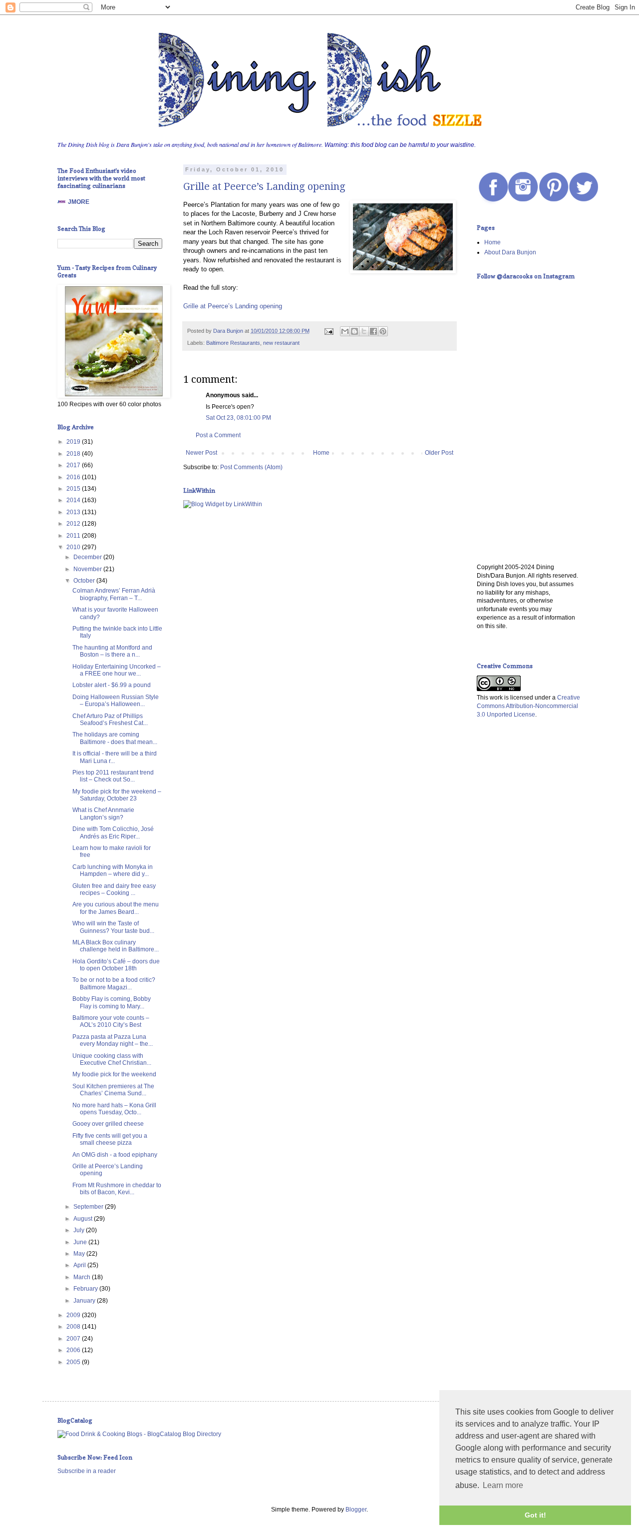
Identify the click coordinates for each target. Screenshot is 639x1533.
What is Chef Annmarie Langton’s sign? (103, 813)
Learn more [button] (503, 1485)
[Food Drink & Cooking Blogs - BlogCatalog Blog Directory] (139, 1434)
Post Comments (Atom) (251, 467)
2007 (74, 1338)
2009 (74, 1315)
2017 (74, 465)
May (79, 1253)
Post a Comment (218, 435)
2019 (74, 441)
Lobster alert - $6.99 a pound (111, 685)
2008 (74, 1326)
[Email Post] (328, 331)
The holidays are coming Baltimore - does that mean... (114, 738)
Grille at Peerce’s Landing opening (264, 186)
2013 (74, 512)
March (82, 1277)
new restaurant (281, 343)
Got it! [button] (535, 1515)
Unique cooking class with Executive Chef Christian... (111, 1059)
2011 (74, 535)
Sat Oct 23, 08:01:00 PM (238, 417)
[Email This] (345, 331)
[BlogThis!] (354, 331)
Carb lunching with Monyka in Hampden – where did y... (112, 870)
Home (321, 452)
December (88, 557)
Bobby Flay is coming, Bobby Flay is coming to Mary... (111, 1002)
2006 (74, 1350)
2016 (74, 477)
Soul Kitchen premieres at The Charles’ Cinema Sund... (113, 1090)
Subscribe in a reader (86, 1471)
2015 (74, 488)
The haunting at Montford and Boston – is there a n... (112, 651)
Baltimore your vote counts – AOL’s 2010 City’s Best (110, 1021)
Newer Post (201, 452)
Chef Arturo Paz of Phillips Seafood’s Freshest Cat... (110, 720)
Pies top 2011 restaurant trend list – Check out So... (113, 776)
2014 (74, 500)
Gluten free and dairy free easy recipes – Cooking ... (114, 889)
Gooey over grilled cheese (108, 1123)
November (88, 569)
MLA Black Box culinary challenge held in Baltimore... (115, 946)
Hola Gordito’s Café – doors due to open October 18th (116, 965)
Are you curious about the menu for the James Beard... (115, 908)
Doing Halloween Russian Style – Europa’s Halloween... (115, 701)
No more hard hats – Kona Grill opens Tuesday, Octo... (114, 1109)
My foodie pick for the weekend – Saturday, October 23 (116, 795)
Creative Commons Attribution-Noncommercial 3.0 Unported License (528, 706)
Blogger (355, 1509)
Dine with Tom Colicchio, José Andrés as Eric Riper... (113, 832)
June (80, 1242)
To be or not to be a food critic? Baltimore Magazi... (113, 983)
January (85, 1300)
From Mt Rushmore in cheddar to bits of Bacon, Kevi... (116, 1189)
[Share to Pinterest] (383, 331)
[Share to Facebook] (373, 331)
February (86, 1288)
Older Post (439, 452)
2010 (74, 547)
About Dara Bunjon (510, 252)
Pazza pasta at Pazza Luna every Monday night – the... (112, 1040)
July (79, 1230)
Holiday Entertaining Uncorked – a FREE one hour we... (116, 670)
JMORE (78, 201)
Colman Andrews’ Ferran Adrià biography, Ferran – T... (113, 594)
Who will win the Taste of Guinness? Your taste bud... (113, 927)
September (89, 1206)
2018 (74, 453)
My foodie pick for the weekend (114, 1074)
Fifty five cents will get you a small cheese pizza (109, 1139)
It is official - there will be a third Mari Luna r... (114, 757)
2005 (74, 1362)
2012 (74, 523)
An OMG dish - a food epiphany (114, 1154)
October (84, 580)
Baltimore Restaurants (233, 343)
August (83, 1218)
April (80, 1265)
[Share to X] (364, 331)
